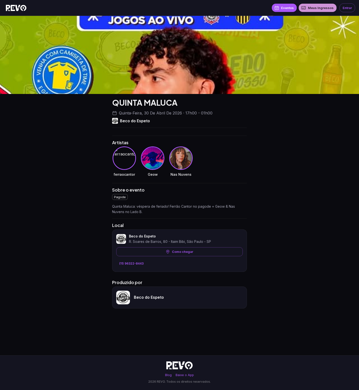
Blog (168, 375)
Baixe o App (185, 375)
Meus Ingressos (321, 8)
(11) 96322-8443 (131, 263)
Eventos (287, 8)
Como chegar (182, 252)
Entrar (347, 8)
